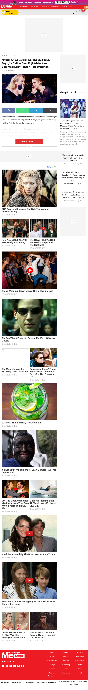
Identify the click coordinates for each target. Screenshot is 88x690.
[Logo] (6, 6)
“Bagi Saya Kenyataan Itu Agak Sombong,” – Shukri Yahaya (73, 158)
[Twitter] (79, 11)
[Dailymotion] (74, 13)
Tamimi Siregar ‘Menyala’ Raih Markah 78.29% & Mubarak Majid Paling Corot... (73, 123)
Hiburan (17, 56)
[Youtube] (18, 666)
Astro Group (75, 684)
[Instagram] (76, 11)
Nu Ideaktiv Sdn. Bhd (76, 681)
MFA (5, 70)
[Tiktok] (14, 666)
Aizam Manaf (65, 128)
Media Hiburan (7, 56)
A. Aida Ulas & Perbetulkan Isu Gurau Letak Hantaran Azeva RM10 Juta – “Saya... (73, 195)
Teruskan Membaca (29, 141)
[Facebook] (74, 11)
